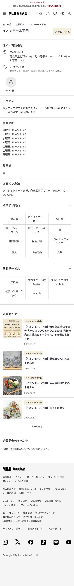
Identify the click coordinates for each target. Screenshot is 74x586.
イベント (19, 476)
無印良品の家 (9, 488)
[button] (11, 84)
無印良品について (11, 516)
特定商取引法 (55, 528)
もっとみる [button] (37, 426)
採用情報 (27, 512)
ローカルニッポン (35, 476)
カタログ (22, 500)
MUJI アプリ (9, 500)
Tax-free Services (29, 505)
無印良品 (7, 24)
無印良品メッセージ (45, 512)
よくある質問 (21, 481)
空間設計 (7, 481)
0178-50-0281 (18, 66)
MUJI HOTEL (25, 492)
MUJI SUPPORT (56, 476)
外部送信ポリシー (36, 528)
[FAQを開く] (62, 12)
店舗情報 (7, 476)
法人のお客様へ (10, 505)
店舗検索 (20, 24)
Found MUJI (60, 488)
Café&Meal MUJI (27, 488)
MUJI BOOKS (9, 492)
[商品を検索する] (41, 12)
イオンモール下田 (37, 24)
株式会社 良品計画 (33, 516)
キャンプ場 (44, 488)
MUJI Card (36, 500)
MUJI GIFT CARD (53, 500)
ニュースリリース (11, 512)
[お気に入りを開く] (55, 12)
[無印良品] (14, 469)
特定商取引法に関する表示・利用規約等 (22, 521)
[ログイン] (48, 12)
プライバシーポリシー (13, 528)
